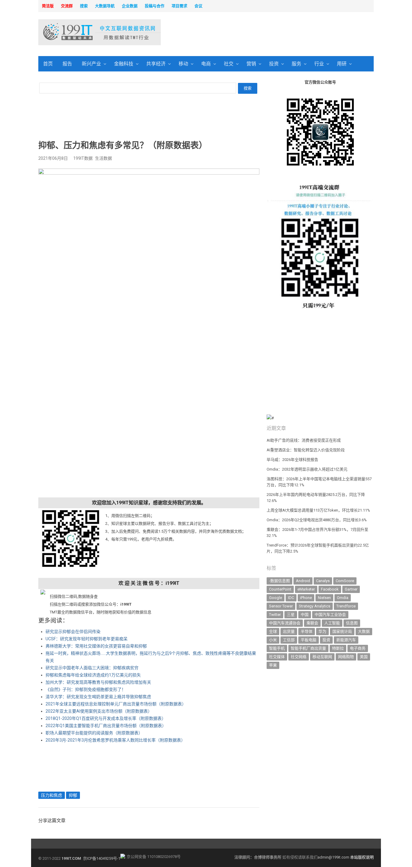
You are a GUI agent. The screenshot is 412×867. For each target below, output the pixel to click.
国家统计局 (342, 631)
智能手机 (277, 648)
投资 (274, 64)
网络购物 (346, 656)
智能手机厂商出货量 (308, 648)
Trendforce (346, 606)
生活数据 (103, 158)
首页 (48, 64)
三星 (291, 614)
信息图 (352, 623)
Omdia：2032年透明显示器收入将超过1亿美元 (307, 469)
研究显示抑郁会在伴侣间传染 (73, 631)
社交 (228, 64)
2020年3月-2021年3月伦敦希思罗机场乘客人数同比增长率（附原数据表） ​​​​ (116, 740)
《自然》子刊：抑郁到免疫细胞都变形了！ (86, 689)
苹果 (273, 665)
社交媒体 (277, 656)
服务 (296, 64)
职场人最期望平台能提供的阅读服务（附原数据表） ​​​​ (95, 732)
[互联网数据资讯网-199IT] (77, 32)
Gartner (351, 589)
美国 (364, 656)
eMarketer (306, 589)
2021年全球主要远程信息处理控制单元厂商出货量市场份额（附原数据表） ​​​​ (116, 703)
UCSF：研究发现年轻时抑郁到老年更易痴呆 (87, 638)
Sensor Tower (281, 606)
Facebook (330, 589)
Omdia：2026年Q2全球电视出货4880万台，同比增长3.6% (317, 520)
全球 (273, 631)
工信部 (289, 640)
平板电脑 (308, 640)
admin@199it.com (334, 857)
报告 (67, 64)
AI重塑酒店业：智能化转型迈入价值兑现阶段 (306, 450)
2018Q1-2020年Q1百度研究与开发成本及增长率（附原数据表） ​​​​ (106, 718)
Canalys (323, 581)
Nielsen (324, 597)
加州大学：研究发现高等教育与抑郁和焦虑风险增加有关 (98, 682)
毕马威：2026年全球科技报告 (292, 459)
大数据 (364, 631)
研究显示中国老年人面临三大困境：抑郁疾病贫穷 (92, 667)
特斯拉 (338, 648)
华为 (322, 631)
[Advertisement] (283, 32)
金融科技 (123, 64)
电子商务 (358, 648)
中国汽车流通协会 (284, 623)
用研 (342, 64)
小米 (273, 640)
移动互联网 (322, 656)
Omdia (342, 597)
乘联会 (312, 623)
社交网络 (298, 656)
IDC (291, 597)
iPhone (306, 597)
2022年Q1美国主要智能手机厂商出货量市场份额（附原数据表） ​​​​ (106, 725)
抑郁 (73, 795)
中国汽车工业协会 (330, 614)
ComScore (345, 581)
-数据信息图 (279, 581)
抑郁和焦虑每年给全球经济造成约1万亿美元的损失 (93, 675)
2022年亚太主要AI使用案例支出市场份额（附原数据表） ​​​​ (99, 711)
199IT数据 (83, 158)
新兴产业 (91, 64)
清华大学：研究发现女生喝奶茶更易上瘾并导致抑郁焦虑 (98, 696)
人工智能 (332, 623)
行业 (319, 64)
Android (303, 581)
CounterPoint (280, 589)
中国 (305, 614)
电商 (206, 64)
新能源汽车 (346, 640)
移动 (183, 64)
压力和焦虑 (51, 795)
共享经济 (156, 64)
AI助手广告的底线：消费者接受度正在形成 (304, 440)
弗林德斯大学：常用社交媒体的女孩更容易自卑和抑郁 (96, 646)
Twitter (275, 614)
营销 (251, 64)
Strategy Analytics (314, 606)
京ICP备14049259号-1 (101, 858)
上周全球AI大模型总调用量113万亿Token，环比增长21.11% (318, 510)
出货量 (289, 631)
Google (275, 597)
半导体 (306, 631)
